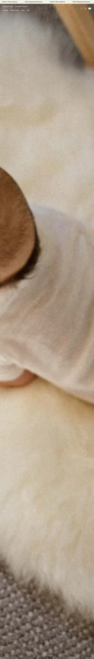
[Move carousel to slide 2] (45, 658)
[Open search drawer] (82, 8)
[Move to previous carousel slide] (41, 658)
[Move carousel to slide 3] (47, 658)
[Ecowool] (47, 8)
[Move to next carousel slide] (51, 658)
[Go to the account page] (85, 8)
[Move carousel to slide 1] (43, 658)
